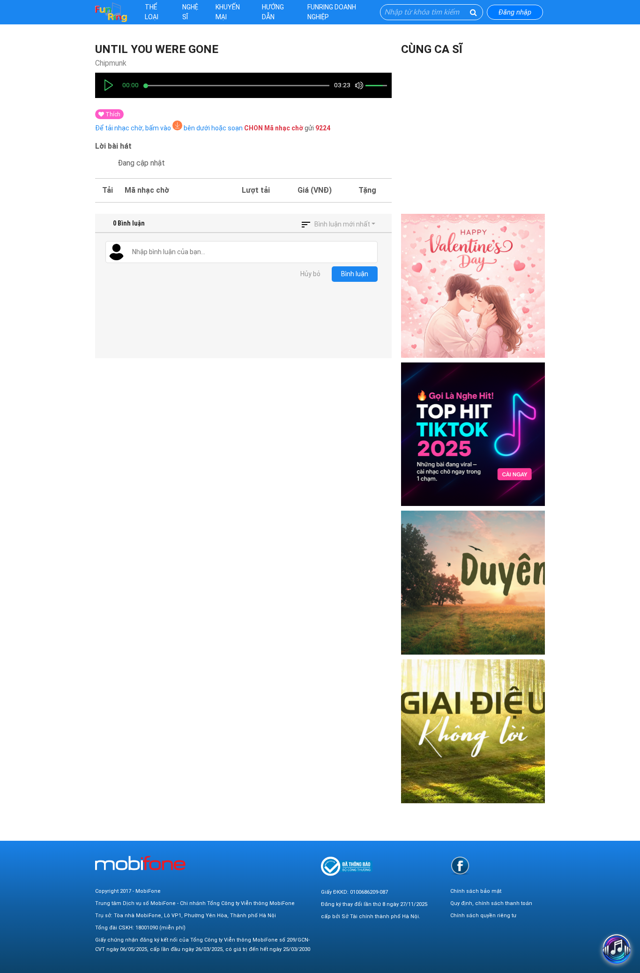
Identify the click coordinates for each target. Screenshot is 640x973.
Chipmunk (111, 63)
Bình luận (354, 274)
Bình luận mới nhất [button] (342, 224)
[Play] (108, 85)
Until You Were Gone (156, 49)
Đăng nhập (515, 12)
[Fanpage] (460, 865)
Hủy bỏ (310, 274)
